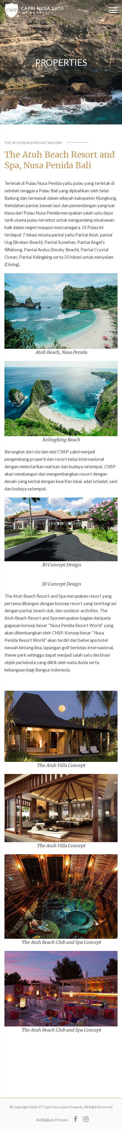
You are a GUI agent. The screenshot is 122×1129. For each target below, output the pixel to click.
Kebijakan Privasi (52, 1120)
